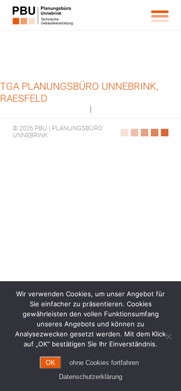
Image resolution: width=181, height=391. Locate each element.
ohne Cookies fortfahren (104, 362)
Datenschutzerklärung (90, 376)
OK (50, 362)
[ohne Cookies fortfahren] (168, 336)
